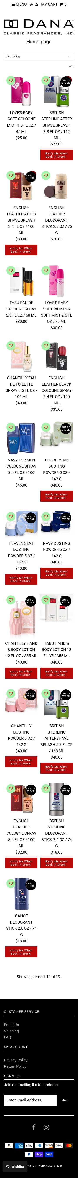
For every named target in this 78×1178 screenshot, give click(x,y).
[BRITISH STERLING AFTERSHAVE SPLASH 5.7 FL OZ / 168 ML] (56, 704)
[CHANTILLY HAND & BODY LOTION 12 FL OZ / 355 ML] (21, 616)
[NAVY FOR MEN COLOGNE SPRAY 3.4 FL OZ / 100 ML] (21, 438)
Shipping (11, 1031)
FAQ (7, 1037)
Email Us (11, 1024)
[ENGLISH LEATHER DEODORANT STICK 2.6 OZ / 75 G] (56, 186)
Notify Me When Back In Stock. (56, 155)
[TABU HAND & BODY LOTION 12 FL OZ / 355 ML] (56, 608)
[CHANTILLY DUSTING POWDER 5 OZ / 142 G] (21, 700)
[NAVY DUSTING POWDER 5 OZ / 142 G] (56, 522)
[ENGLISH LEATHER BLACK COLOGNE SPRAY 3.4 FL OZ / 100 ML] (56, 356)
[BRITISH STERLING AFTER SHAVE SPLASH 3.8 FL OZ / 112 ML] (56, 91)
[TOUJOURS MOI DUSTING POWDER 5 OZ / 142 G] (56, 435)
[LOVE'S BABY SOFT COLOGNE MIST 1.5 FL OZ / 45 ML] (21, 91)
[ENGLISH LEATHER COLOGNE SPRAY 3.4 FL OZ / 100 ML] (21, 799)
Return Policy (15, 1066)
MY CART (54, 4)
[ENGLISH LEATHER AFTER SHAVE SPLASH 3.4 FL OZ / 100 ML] (21, 186)
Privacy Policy (16, 1060)
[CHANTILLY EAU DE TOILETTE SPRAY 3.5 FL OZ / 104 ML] (21, 356)
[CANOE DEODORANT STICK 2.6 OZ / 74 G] (21, 894)
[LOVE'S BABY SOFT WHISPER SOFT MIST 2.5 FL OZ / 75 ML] (56, 281)
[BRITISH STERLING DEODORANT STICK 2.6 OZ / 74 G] (56, 799)
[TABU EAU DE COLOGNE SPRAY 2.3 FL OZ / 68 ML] (21, 281)
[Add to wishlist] (10, 80)
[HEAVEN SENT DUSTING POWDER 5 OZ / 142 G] (21, 524)
